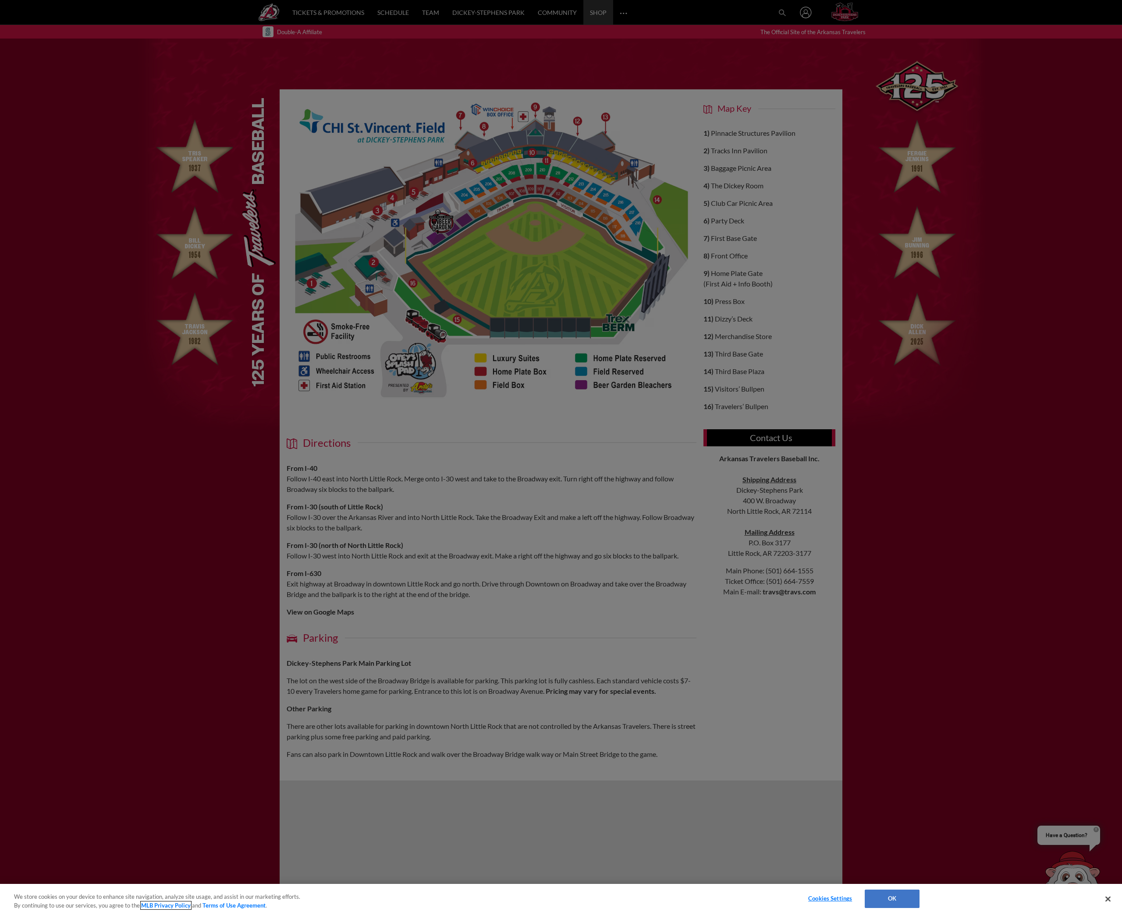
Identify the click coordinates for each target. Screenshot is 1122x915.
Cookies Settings (830, 898)
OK (892, 898)
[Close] (1108, 898)
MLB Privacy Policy (166, 905)
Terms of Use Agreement (234, 905)
